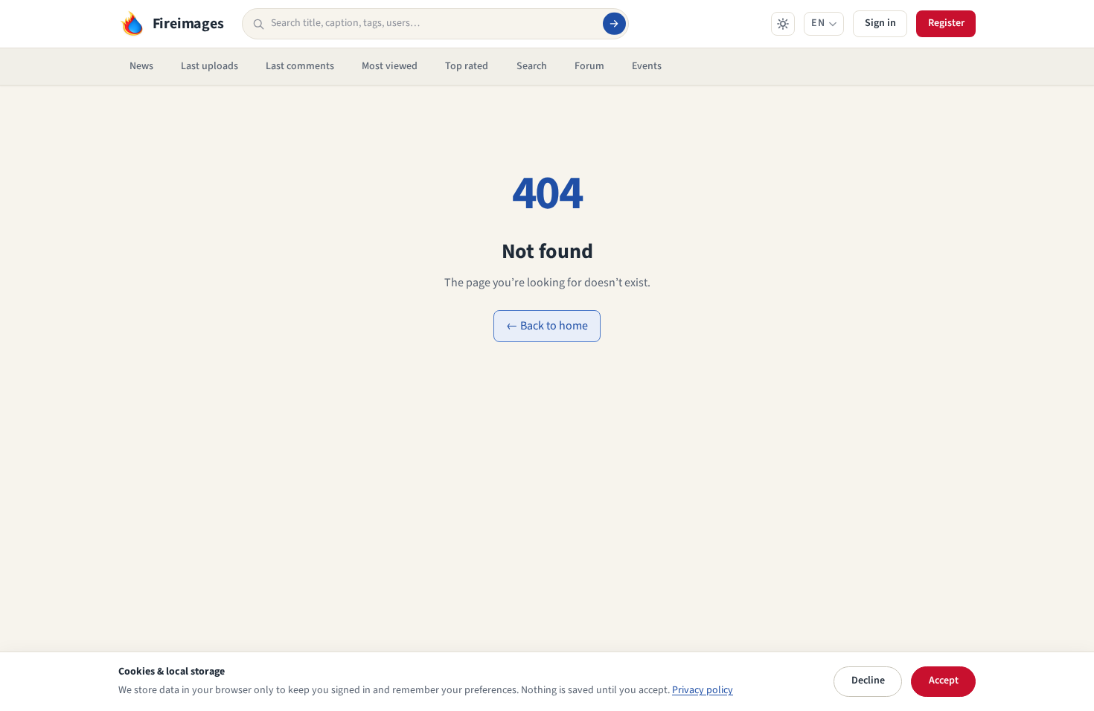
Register (946, 23)
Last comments (300, 66)
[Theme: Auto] (783, 24)
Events (647, 66)
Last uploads (209, 66)
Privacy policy (702, 690)
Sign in (880, 23)
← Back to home (547, 326)
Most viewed (390, 66)
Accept (944, 680)
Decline (868, 680)
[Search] (614, 24)
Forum (589, 66)
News (141, 66)
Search (531, 66)
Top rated (466, 66)
